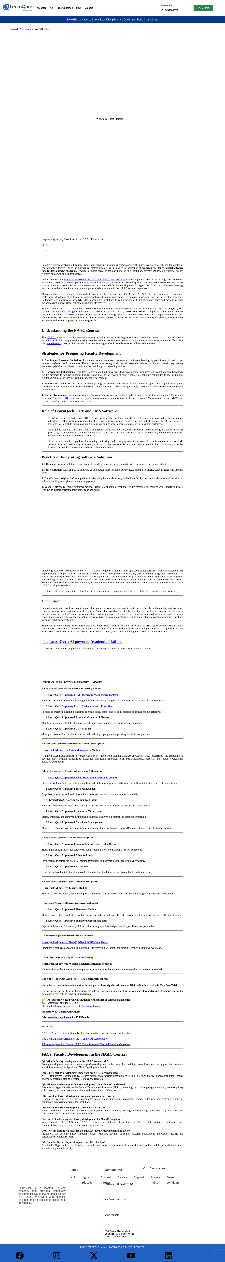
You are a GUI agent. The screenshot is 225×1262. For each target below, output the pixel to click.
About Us (41, 7)
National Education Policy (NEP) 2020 (129, 294)
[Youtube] (131, 1255)
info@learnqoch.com (64, 1006)
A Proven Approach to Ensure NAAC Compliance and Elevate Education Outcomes (86, 1044)
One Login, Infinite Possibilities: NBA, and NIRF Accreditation (75, 1038)
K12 (51, 7)
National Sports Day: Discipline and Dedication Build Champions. (119, 19)
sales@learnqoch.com (88, 1006)
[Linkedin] (168, 1255)
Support (89, 7)
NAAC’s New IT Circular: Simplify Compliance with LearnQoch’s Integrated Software (87, 1033)
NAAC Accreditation (22, 29)
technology (87, 395)
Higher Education (64, 7)
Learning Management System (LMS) (76, 311)
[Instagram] (57, 1255)
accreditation (54, 343)
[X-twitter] (94, 1255)
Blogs (78, 7)
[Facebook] (20, 1255)
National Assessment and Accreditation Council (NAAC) (95, 279)
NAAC (51, 337)
